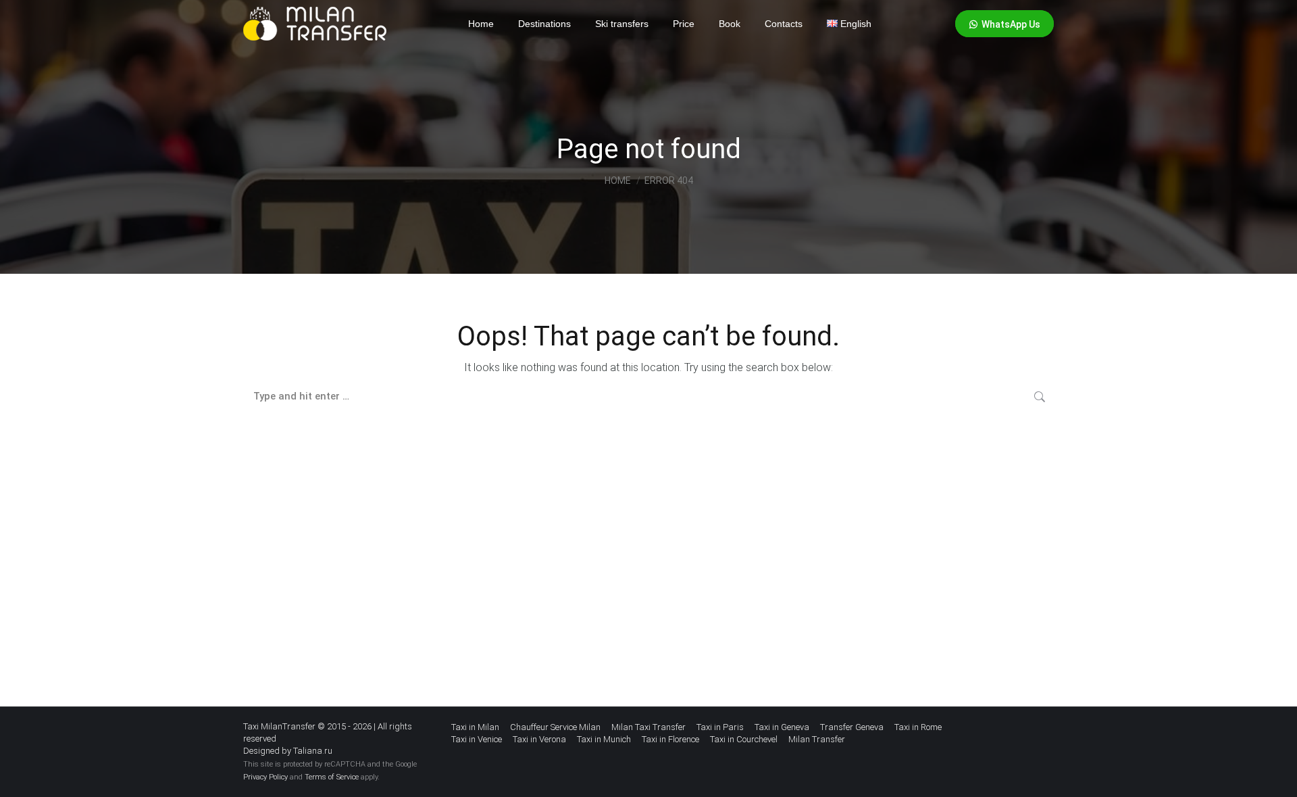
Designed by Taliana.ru (287, 751)
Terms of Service (332, 777)
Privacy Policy (265, 777)
